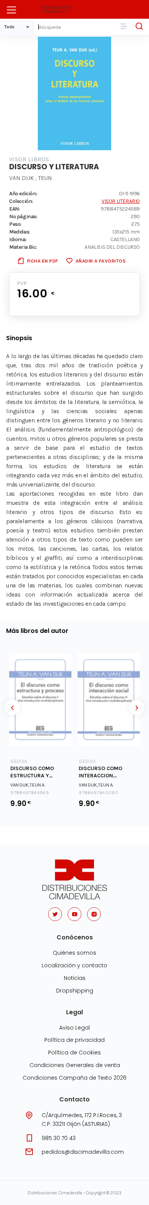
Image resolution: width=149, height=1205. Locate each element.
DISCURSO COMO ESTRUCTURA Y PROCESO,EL (32, 772)
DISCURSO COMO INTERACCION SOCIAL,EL (100, 772)
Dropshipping (74, 990)
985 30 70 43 (59, 1138)
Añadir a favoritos (101, 261)
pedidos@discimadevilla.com (83, 1152)
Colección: (21, 201)
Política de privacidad (74, 1040)
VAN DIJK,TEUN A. (27, 785)
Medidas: (19, 232)
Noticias (75, 978)
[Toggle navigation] (11, 10)
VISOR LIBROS (29, 159)
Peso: (15, 224)
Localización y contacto (74, 965)
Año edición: (23, 193)
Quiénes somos (74, 953)
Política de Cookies (74, 1052)
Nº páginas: (23, 216)
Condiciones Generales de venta (74, 1065)
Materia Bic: (23, 247)
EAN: (14, 209)
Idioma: (17, 239)
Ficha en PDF (42, 261)
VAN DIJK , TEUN (30, 178)
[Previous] (12, 707)
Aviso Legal (74, 1027)
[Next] (136, 707)
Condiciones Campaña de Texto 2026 (74, 1078)
